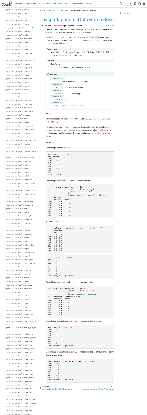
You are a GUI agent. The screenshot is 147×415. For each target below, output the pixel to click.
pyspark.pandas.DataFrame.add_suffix (20, 129)
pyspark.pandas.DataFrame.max (17, 42)
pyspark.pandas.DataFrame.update (18, 310)
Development (77, 4)
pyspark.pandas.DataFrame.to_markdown (21, 403)
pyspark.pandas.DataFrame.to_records (20, 407)
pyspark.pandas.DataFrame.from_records (21, 338)
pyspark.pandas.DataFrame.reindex (19, 179)
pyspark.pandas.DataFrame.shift (17, 318)
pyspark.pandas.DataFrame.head (18, 172)
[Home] (40, 10)
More (87, 4)
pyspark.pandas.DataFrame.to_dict (18, 388)
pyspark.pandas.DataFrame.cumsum (19, 108)
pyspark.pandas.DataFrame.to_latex (19, 410)
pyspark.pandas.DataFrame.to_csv (18, 352)
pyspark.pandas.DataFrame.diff (17, 119)
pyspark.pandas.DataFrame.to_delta (19, 345)
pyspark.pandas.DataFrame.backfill (18, 223)
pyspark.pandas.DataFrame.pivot (18, 256)
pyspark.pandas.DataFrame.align (18, 133)
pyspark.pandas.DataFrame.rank (18, 75)
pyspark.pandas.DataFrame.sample (19, 216)
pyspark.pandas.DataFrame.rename (19, 187)
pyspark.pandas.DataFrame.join (17, 307)
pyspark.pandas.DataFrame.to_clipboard (20, 399)
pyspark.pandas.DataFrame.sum (17, 90)
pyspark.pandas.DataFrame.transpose (20, 296)
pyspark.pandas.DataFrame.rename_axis (21, 190)
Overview (18, 4)
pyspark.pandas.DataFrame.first (17, 169)
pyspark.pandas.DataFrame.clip (17, 10)
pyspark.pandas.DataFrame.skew (18, 86)
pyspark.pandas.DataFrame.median (19, 53)
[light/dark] (135, 3)
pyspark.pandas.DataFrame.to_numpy (20, 367)
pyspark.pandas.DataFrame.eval (17, 122)
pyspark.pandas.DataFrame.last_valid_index (21, 329)
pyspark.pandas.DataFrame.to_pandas (20, 359)
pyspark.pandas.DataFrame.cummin (19, 100)
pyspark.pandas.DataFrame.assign (18, 299)
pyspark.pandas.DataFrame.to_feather (20, 378)
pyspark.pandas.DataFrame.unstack (19, 278)
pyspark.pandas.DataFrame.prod (18, 64)
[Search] (120, 3)
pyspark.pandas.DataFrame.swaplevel (19, 205)
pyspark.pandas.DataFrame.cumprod (19, 111)
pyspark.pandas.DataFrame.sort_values (20, 263)
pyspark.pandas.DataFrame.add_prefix (20, 126)
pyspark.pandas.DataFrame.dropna (18, 227)
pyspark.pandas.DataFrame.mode (18, 57)
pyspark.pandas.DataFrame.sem (17, 82)
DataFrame (64, 10)
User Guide (51, 4)
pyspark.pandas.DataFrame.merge (18, 303)
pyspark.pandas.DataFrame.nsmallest (19, 270)
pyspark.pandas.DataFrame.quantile (19, 71)
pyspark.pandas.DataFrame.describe (20, 28)
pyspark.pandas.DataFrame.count (18, 20)
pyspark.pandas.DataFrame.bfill (17, 238)
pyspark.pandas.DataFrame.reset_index (20, 194)
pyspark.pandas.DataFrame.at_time (19, 137)
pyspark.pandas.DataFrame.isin (17, 212)
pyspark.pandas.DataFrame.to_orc (18, 356)
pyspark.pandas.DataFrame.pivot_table (20, 252)
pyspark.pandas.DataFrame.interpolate (20, 245)
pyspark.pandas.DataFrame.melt (17, 281)
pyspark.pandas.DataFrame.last (17, 176)
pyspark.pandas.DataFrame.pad (17, 249)
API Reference (64, 4)
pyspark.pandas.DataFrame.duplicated (20, 158)
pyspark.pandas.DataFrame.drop (18, 144)
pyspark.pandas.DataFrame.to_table (19, 341)
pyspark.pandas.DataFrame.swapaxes (20, 201)
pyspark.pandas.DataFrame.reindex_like (20, 183)
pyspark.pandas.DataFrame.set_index (19, 198)
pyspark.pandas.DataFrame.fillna (18, 230)
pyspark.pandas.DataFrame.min (17, 49)
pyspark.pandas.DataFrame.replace (19, 234)
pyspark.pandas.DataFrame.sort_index (20, 259)
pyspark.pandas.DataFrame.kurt (17, 35)
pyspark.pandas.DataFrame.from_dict (19, 334)
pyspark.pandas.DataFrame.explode (19, 285)
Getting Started (30, 4)
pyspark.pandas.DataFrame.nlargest (19, 267)
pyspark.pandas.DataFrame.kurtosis (19, 39)
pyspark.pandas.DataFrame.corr (17, 13)
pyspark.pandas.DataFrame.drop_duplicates (21, 153)
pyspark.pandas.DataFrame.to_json (19, 385)
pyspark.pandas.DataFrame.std (17, 93)
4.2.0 (127, 4)
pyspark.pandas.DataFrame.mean (18, 46)
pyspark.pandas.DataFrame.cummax (19, 104)
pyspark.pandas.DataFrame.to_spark (19, 370)
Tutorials (41, 4)
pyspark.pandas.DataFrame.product (19, 68)
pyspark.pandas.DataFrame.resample (19, 314)
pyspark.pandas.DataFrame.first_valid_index (21, 322)
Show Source (127, 13)
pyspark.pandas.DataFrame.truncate (19, 219)
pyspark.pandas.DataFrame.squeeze (19, 289)
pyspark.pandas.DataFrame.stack (18, 274)
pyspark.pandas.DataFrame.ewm (18, 31)
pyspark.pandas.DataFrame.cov (17, 24)
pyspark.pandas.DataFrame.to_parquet (20, 349)
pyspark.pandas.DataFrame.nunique (19, 79)
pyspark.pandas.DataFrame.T (16, 292)
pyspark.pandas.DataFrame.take (17, 209)
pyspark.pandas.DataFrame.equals (18, 161)
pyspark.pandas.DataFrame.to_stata (19, 381)
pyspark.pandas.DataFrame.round (18, 115)
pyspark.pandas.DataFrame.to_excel (19, 392)
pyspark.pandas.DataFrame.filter (17, 165)
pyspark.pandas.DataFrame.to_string (19, 374)
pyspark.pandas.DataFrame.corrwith (19, 17)
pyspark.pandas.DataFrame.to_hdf (18, 396)
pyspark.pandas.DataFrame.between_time (21, 140)
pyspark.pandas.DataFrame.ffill (17, 241)
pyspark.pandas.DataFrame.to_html (19, 363)
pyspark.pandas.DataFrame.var (17, 97)
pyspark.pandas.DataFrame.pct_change (20, 60)
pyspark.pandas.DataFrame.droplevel (19, 148)
